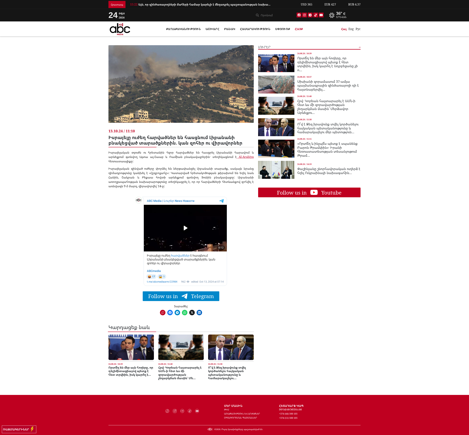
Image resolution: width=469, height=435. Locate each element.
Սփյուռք (282, 29)
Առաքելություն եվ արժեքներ (242, 413)
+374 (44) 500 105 (288, 413)
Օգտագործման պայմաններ (240, 417)
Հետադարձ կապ (291, 406)
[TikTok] (315, 15)
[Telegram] (310, 15)
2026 (218, 429)
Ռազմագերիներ (17, 429)
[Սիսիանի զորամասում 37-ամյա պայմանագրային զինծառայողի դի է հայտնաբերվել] (276, 85)
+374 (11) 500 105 (288, 417)
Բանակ (229, 29)
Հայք (299, 29)
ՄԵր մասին (233, 406)
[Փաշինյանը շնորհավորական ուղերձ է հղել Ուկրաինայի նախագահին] (276, 170)
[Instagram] (304, 15)
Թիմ (226, 409)
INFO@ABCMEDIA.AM (290, 409)
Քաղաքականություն (183, 29)
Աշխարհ (212, 29)
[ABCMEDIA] (120, 29)
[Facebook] (299, 15)
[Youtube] (321, 15)
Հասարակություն (255, 29)
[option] (213, 6)
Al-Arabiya (245, 157)
